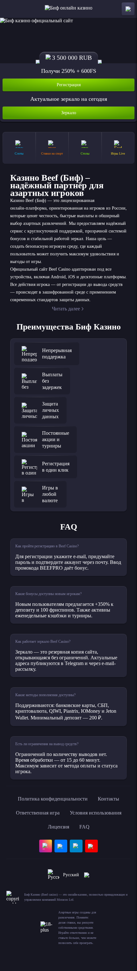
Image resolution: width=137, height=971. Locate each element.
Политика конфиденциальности (53, 798)
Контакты (108, 798)
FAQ (84, 826)
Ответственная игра (38, 812)
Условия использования (95, 812)
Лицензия (58, 826)
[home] (68, 9)
